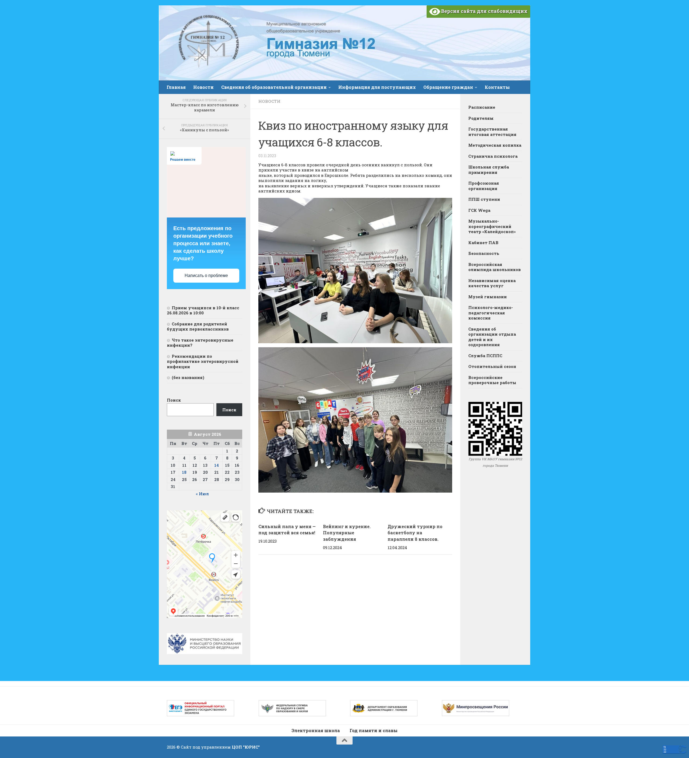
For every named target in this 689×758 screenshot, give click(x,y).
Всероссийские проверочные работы (492, 380)
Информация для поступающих (377, 87)
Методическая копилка (494, 145)
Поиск (174, 400)
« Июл (202, 493)
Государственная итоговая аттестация (492, 131)
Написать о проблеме (206, 275)
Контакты (497, 87)
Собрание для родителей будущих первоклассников (198, 326)
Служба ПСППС (485, 355)
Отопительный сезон (492, 366)
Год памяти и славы (374, 730)
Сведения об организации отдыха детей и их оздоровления (492, 337)
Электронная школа (315, 730)
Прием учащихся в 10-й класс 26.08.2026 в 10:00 (203, 310)
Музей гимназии (487, 296)
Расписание (481, 107)
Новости (203, 87)
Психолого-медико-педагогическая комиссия (490, 313)
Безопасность (483, 253)
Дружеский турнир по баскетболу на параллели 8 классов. (415, 533)
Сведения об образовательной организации (274, 87)
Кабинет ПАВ (483, 242)
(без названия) (188, 377)
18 (184, 472)
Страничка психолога (493, 156)
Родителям (481, 118)
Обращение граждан (448, 87)
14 (216, 465)
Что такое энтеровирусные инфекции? (200, 342)
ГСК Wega (479, 210)
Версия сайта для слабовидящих (484, 11)
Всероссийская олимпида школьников (494, 267)
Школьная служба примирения (488, 169)
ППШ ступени (484, 199)
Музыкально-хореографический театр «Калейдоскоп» (492, 226)
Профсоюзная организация (483, 185)
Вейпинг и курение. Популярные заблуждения (347, 533)
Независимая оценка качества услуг (492, 283)
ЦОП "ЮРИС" (246, 747)
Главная (176, 87)
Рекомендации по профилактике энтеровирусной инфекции (202, 361)
